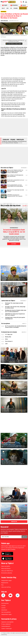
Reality (3, 8)
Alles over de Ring (6, 587)
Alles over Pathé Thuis (7, 571)
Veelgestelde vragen (6, 580)
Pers (2, 585)
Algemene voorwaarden (7, 622)
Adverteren (4, 610)
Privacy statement (6, 624)
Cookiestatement (5, 626)
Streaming (15, 8)
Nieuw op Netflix (5, 566)
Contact (3, 605)
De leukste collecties (6, 573)
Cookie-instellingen (6, 628)
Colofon (3, 608)
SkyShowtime (5, 603)
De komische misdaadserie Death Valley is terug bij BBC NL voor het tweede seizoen (14, 232)
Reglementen (4, 583)
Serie (7, 8)
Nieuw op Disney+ (6, 568)
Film (11, 8)
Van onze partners (6, 612)
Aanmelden (24, 536)
